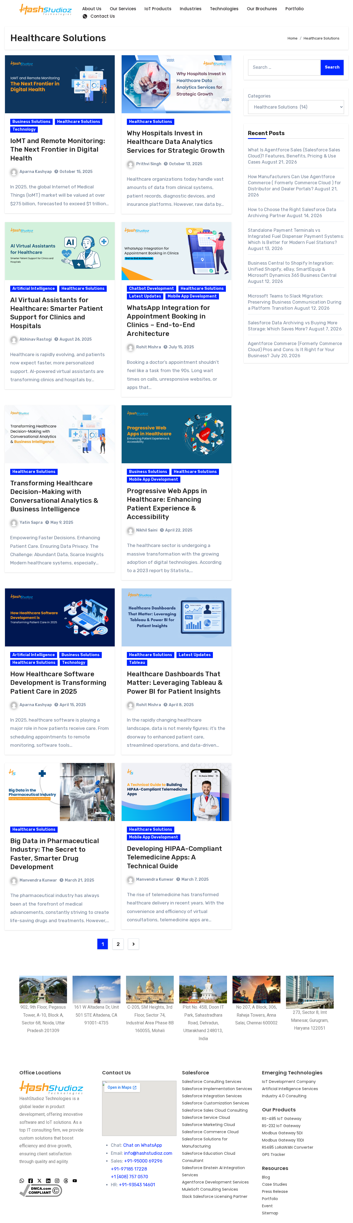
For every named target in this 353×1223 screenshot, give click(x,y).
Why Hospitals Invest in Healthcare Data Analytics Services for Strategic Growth (175, 141)
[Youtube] (75, 1181)
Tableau (137, 662)
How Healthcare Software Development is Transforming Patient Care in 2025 (58, 682)
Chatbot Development (151, 288)
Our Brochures (262, 9)
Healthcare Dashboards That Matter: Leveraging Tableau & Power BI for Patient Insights (175, 682)
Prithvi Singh (148, 164)
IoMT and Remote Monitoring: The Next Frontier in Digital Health (57, 149)
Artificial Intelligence (33, 288)
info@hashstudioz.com (148, 1153)
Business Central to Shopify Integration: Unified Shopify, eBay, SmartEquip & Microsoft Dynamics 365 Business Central (293, 269)
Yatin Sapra (31, 522)
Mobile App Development (192, 296)
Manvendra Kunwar (38, 880)
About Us (91, 9)
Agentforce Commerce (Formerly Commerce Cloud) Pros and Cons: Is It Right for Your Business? (295, 349)
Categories (259, 96)
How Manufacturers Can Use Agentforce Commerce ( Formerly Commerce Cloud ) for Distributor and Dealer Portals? (294, 182)
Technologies (224, 9)
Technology (24, 129)
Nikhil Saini (146, 530)
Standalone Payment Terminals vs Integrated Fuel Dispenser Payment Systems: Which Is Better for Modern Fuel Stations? (296, 236)
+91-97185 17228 (129, 1169)
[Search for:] (284, 67)
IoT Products (158, 9)
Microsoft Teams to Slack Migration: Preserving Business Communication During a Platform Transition (295, 302)
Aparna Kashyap (36, 171)
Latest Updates (145, 296)
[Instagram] (57, 1181)
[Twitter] (39, 1181)
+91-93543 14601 (137, 1184)
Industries (191, 9)
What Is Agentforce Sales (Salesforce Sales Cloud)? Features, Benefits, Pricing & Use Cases (294, 156)
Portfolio (294, 9)
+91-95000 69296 (143, 1161)
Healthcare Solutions (78, 121)
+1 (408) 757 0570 (129, 1176)
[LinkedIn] (48, 1181)
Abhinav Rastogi (36, 339)
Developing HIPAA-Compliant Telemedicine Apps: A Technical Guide (174, 857)
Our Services (123, 9)
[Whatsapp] (22, 1181)
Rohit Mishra (148, 347)
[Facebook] (30, 1181)
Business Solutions (31, 121)
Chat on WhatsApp (142, 1145)
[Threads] (66, 1181)
